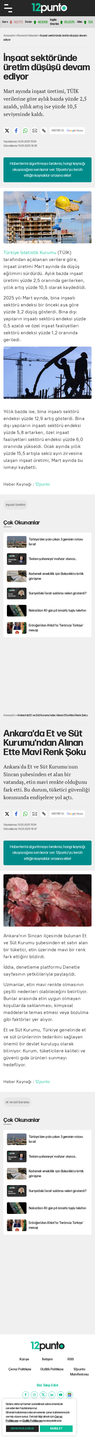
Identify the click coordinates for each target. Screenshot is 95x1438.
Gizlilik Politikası (51, 1369)
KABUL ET (56, 1428)
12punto (42, 484)
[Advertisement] (49, 672)
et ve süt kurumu (17, 1102)
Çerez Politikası (20, 1369)
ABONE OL (58, 130)
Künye (24, 1359)
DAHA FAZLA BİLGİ (22, 1428)
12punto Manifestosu (79, 1372)
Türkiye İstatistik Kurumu (29, 252)
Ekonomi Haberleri (27, 35)
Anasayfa (9, 35)
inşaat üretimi (15, 505)
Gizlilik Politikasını (32, 1421)
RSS (71, 1359)
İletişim (47, 1359)
